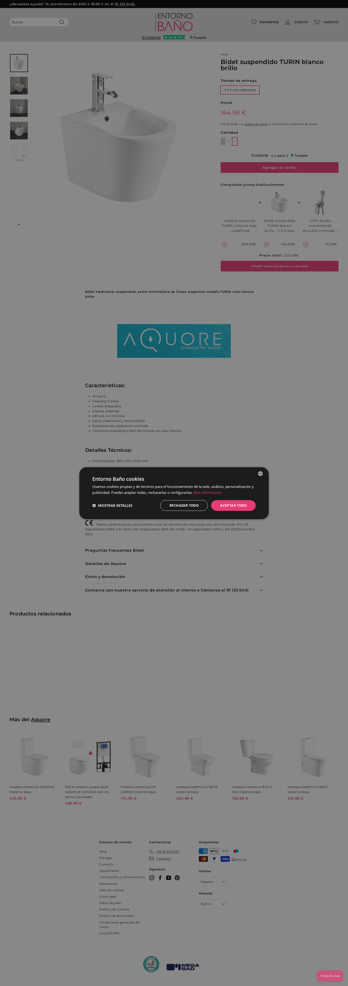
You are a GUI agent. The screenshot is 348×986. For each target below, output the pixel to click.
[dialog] (174, 493)
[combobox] (260, 473)
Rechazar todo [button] (184, 505)
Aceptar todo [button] (233, 505)
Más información (207, 492)
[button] (112, 505)
